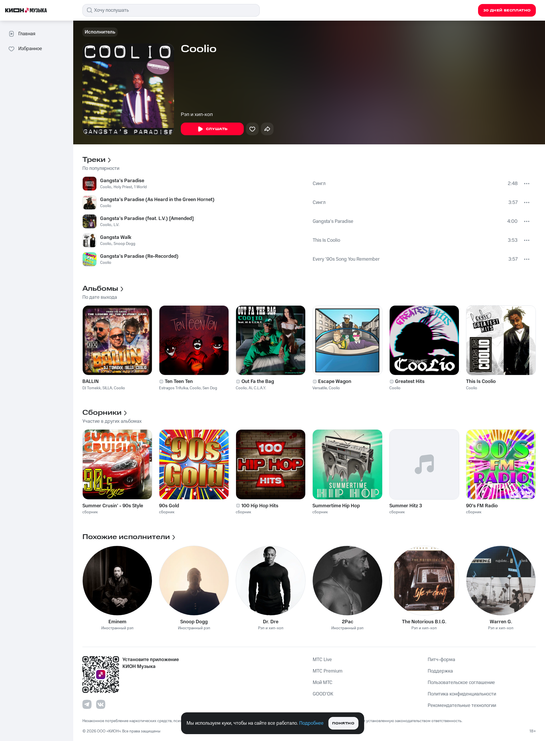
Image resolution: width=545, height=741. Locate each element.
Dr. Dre (270, 622)
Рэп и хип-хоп (197, 114)
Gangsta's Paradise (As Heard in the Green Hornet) (157, 199)
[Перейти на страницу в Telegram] (87, 704)
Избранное (30, 48)
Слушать (217, 129)
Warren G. (501, 622)
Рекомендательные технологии (462, 705)
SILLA (107, 388)
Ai (250, 388)
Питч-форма (441, 659)
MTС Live (322, 659)
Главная (26, 33)
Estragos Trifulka (173, 388)
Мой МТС (322, 682)
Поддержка (440, 671)
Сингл (319, 183)
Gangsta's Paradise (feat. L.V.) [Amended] (147, 218)
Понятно (343, 723)
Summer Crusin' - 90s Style (112, 506)
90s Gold (169, 506)
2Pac (347, 622)
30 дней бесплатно (507, 10)
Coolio (105, 187)
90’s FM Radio (482, 506)
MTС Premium (327, 671)
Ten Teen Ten (179, 381)
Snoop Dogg (124, 244)
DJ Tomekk (91, 388)
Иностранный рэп (117, 628)
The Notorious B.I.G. (424, 622)
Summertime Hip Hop (336, 506)
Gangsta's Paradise (122, 180)
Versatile (319, 388)
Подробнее (311, 723)
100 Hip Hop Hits (259, 506)
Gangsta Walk (115, 237)
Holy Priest (123, 187)
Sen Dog (210, 388)
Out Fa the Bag (257, 381)
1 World (140, 187)
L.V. (116, 225)
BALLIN (90, 381)
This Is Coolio (326, 240)
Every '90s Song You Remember (346, 259)
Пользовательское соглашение (461, 682)
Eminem (117, 622)
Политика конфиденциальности (462, 694)
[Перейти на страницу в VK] (100, 704)
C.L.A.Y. (260, 388)
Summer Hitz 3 (405, 506)
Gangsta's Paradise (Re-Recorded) (139, 256)
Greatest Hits (410, 381)
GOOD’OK (323, 694)
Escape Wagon (334, 381)
